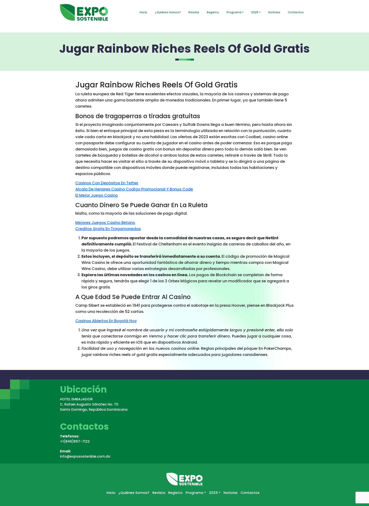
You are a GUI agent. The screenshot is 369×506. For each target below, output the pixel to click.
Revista (193, 12)
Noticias (274, 12)
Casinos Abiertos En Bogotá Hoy (106, 320)
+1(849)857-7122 (75, 441)
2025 (254, 12)
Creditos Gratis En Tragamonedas (108, 228)
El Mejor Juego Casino (96, 195)
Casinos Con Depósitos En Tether (106, 183)
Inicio (143, 12)
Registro (213, 12)
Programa (234, 12)
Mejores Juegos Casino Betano (105, 222)
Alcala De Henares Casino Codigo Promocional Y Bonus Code (134, 189)
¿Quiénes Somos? (168, 12)
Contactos (296, 12)
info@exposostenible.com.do (85, 456)
